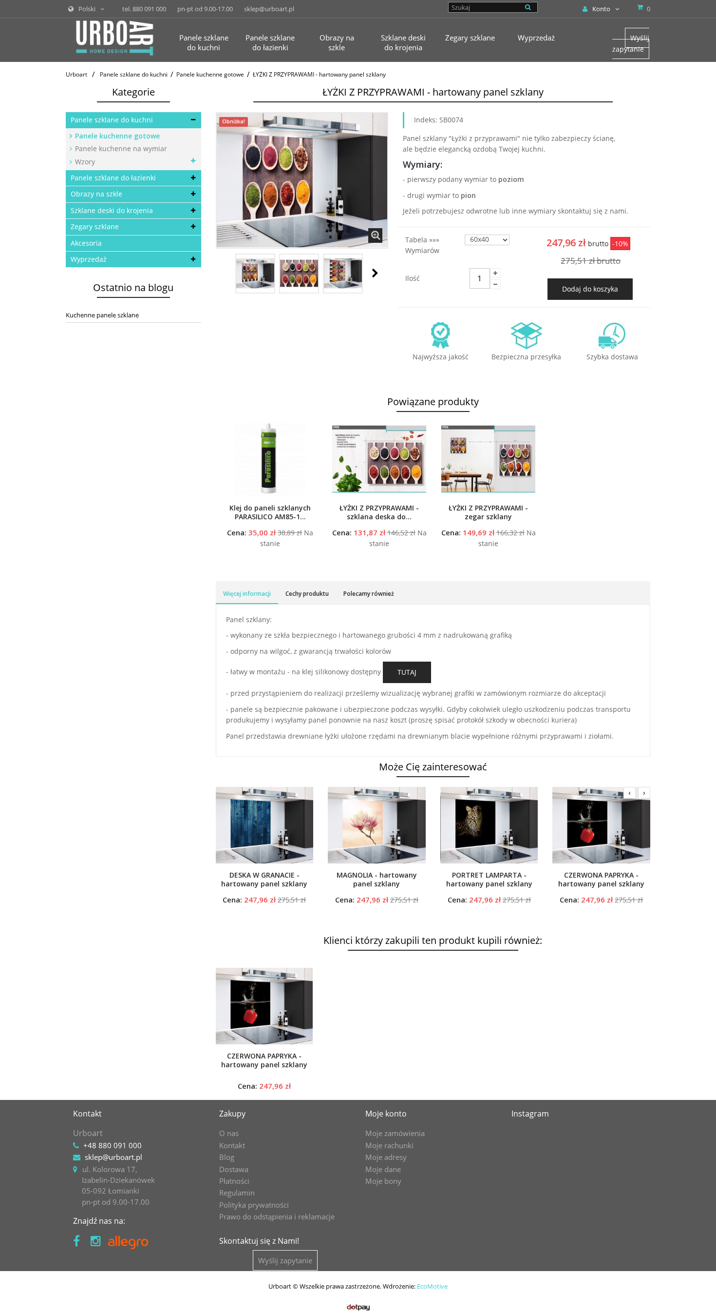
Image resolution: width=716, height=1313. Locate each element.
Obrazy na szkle (96, 193)
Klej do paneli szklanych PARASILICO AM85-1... (270, 512)
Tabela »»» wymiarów (423, 245)
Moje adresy (386, 1157)
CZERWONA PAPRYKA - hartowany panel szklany (601, 879)
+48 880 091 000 (112, 1145)
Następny (375, 273)
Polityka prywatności (254, 1205)
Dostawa (233, 1169)
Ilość (412, 278)
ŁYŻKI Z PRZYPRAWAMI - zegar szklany (488, 512)
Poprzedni (226, 273)
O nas (229, 1133)
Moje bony (383, 1181)
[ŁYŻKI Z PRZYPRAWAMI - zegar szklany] (488, 459)
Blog (226, 1157)
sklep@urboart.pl (113, 1157)
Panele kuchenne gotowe (116, 135)
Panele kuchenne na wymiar (120, 148)
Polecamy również (368, 593)
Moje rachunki (389, 1145)
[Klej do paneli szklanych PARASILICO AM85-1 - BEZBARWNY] (270, 459)
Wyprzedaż (89, 259)
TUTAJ (406, 672)
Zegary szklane (95, 226)
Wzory (84, 161)
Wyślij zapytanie (630, 43)
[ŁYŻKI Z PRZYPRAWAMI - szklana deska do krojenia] (379, 459)
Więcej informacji (247, 593)
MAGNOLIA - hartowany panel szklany (377, 879)
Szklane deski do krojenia (112, 210)
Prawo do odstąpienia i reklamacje (277, 1216)
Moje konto (386, 1113)
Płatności (234, 1181)
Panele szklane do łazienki (113, 177)
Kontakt (232, 1145)
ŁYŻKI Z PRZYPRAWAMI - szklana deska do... (379, 512)
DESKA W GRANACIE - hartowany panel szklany (264, 879)
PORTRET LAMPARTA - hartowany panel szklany (489, 879)
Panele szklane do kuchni (112, 119)
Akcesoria (86, 243)
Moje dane (383, 1169)
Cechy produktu (307, 593)
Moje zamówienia (395, 1133)
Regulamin (237, 1192)
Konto (601, 8)
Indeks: (425, 119)
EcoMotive (432, 1286)
